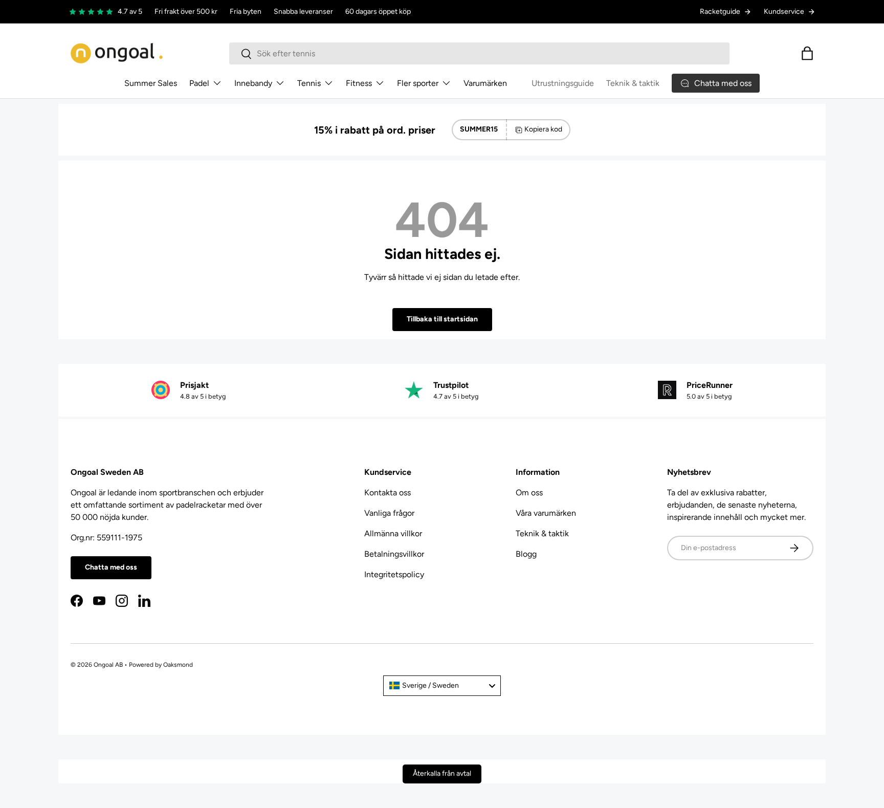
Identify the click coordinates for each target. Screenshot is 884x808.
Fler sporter (417, 83)
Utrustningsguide (563, 83)
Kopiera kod (543, 129)
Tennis (309, 83)
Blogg (526, 554)
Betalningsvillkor (394, 554)
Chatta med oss (111, 567)
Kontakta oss (387, 492)
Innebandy (253, 83)
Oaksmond (178, 664)
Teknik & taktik (632, 83)
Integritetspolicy (394, 574)
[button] (807, 53)
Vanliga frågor (389, 513)
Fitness (359, 83)
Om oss (529, 492)
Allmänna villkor (393, 533)
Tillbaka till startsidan (442, 319)
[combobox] (479, 53)
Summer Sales (150, 83)
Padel (199, 83)
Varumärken (485, 83)
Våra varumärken (546, 513)
